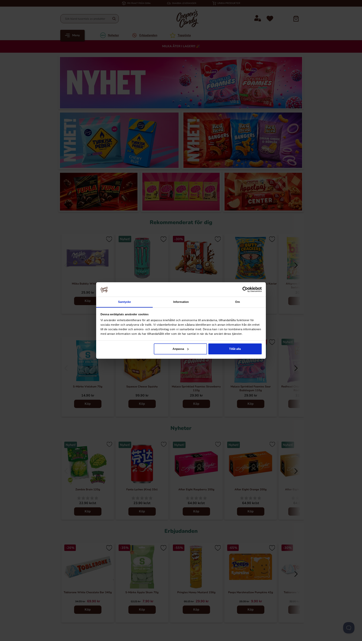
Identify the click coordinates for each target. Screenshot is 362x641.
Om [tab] (237, 301)
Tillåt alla (235, 348)
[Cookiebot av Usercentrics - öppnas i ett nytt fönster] (245, 289)
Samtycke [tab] (124, 301)
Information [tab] (181, 301)
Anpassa (178, 348)
